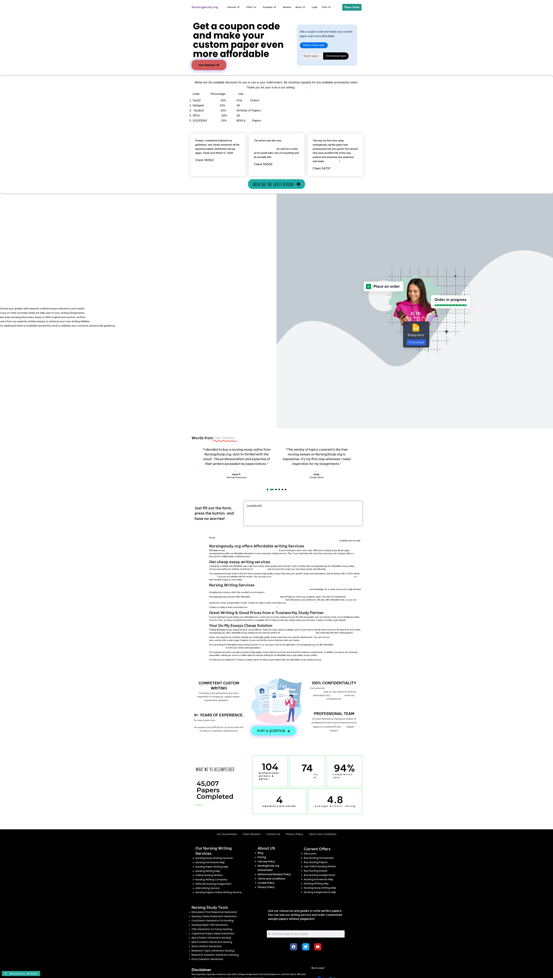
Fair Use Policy (266, 861)
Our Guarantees (227, 834)
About (298, 7)
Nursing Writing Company (211, 879)
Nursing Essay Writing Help (320, 888)
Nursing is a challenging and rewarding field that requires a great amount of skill (259, 589)
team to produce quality (345, 637)
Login (314, 7)
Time (246, 100)
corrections (332, 161)
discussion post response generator (214, 912)
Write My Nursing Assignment (213, 884)
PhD (343, 726)
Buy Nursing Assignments (319, 875)
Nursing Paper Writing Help (211, 866)
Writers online (303, 776)
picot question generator (207, 959)
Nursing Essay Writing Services (214, 858)
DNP (248, 120)
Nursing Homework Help (210, 862)
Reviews (287, 7)
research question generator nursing (215, 955)
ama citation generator (207, 946)
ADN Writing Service (207, 888)
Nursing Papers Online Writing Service (218, 892)
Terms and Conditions (322, 834)
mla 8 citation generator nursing (212, 942)
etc (231, 700)
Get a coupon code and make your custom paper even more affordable (238, 40)
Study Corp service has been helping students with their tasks (219, 721)
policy (213, 576)
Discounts (310, 853)
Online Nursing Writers (208, 875)
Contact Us (273, 834)
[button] (195, 465)
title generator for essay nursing (212, 929)
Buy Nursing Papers (316, 862)
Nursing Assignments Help (320, 892)
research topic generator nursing (213, 950)
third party (337, 695)
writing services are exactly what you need (252, 550)
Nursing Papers (250, 105)
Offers (249, 7)
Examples (268, 7)
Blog (260, 853)
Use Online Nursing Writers (320, 866)
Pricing (262, 857)
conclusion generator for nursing (213, 920)
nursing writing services (279, 592)
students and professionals (298, 632)
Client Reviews (252, 834)
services (300, 87)
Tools (324, 7)
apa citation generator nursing (211, 937)
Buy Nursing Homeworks (319, 858)
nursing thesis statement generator (214, 916)
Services (231, 7)
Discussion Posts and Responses (260, 115)
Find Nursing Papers (336, 56)
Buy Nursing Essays (315, 870)
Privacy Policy (294, 834)
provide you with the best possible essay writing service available (312, 576)
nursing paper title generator (210, 925)
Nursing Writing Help (207, 871)
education (259, 569)
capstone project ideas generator (213, 933)
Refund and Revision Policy (274, 874)
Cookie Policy (266, 883)
